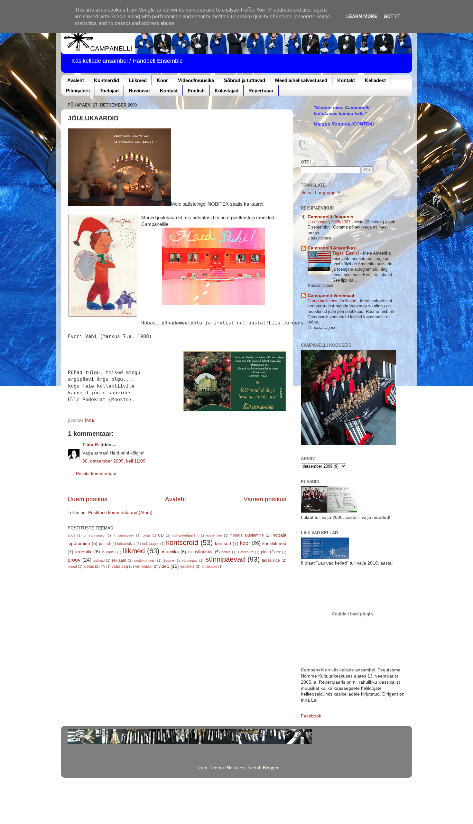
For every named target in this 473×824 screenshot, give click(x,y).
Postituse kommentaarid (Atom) (120, 512)
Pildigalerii (78, 90)
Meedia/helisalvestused (301, 80)
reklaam (119, 560)
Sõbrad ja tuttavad (244, 80)
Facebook (311, 716)
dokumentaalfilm (185, 535)
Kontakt (346, 80)
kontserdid (182, 542)
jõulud (104, 543)
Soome (168, 560)
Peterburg (246, 552)
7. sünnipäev (123, 535)
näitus (226, 552)
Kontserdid (106, 80)
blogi (146, 535)
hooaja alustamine (247, 535)
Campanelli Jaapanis (330, 216)
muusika (170, 551)
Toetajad (109, 90)
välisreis (187, 566)
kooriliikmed (274, 543)
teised (72, 566)
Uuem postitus (87, 499)
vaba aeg (120, 566)
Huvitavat (139, 90)
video (163, 566)
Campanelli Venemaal (331, 295)
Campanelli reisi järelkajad (332, 300)
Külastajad (226, 90)
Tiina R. (90, 444)
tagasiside (271, 560)
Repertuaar (261, 90)
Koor (162, 80)
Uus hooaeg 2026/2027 (330, 222)
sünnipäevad (225, 559)
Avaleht (75, 80)
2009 (71, 535)
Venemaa (143, 566)
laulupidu (109, 552)
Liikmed (138, 80)
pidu (265, 552)
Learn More (361, 16)
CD (161, 535)
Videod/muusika (196, 80)
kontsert (223, 543)
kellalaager (150, 544)
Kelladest (375, 80)
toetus (88, 566)
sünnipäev (189, 560)
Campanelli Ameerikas (332, 248)
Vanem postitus (265, 499)
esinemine (214, 535)
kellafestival (126, 544)
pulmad (99, 560)
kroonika (84, 551)
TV (103, 566)
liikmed (134, 551)
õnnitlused (209, 566)
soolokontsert (144, 560)
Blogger (270, 767)
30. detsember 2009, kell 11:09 (113, 461)
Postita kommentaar (96, 473)
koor (245, 543)
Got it (392, 16)
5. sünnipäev (94, 535)
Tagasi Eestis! (346, 253)
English (196, 90)
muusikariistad (201, 552)
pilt (278, 552)
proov (74, 560)
